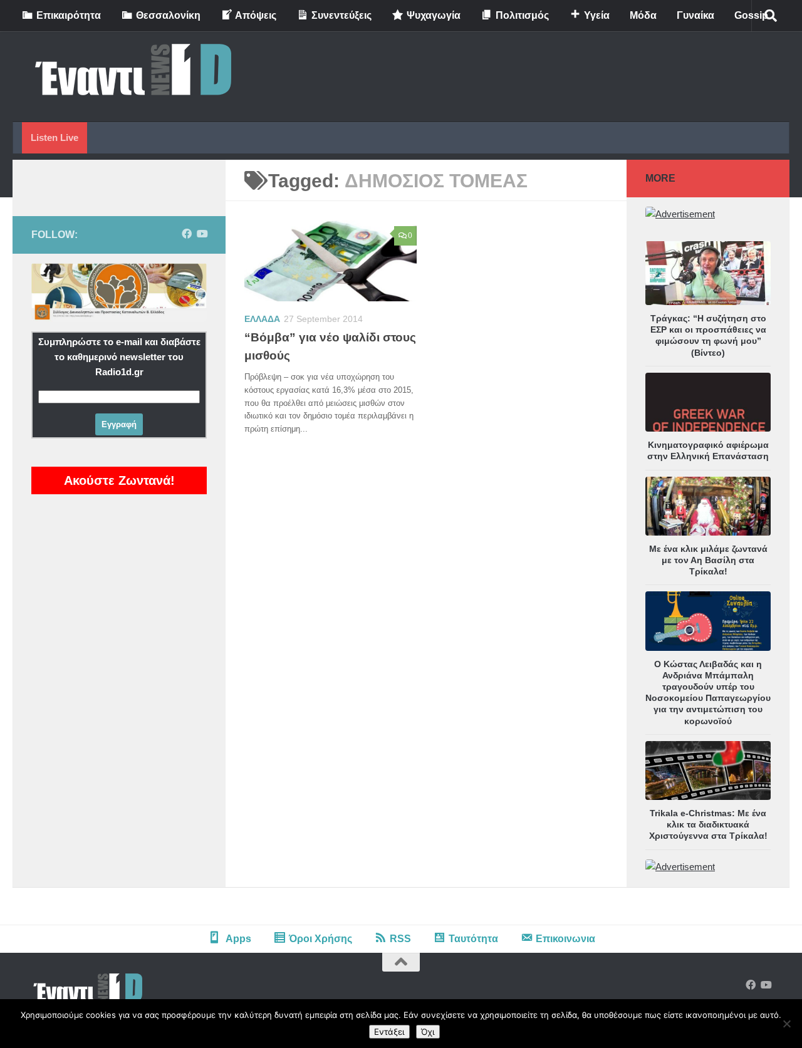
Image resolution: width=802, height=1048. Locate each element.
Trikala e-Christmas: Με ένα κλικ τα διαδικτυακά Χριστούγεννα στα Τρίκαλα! (708, 824)
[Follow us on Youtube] (202, 234)
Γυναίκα (695, 15)
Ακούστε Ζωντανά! (119, 480)
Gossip (751, 15)
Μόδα (643, 15)
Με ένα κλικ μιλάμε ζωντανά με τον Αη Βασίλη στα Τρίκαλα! (708, 560)
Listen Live (54, 137)
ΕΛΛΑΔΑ (262, 319)
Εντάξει (389, 1032)
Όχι (428, 1032)
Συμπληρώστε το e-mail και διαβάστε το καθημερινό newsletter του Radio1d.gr (119, 356)
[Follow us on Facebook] (187, 234)
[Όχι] (786, 1023)
